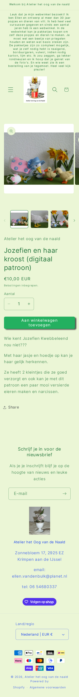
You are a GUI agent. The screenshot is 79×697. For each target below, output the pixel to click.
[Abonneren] (64, 494)
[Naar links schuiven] (4, 220)
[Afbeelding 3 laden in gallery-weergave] (59, 219)
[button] (10, 89)
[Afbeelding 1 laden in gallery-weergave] (19, 219)
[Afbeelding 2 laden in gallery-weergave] (39, 219)
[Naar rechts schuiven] (74, 220)
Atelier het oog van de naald (46, 676)
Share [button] (13, 407)
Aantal (9, 294)
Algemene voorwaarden (48, 687)
